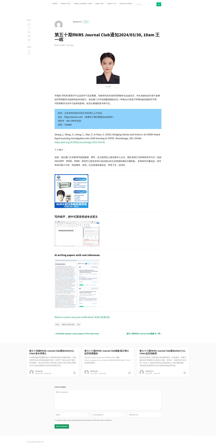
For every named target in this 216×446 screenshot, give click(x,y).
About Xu (111, 3)
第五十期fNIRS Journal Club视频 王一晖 (143, 333)
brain (57, 324)
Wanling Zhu (80, 22)
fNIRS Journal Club (83, 3)
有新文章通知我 (102, 317)
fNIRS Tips (65, 3)
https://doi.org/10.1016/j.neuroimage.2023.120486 (80, 142)
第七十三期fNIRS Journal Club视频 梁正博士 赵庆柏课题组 (106, 352)
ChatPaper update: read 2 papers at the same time (77, 333)
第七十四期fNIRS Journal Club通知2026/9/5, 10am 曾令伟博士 (51, 352)
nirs (78, 324)
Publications (126, 3)
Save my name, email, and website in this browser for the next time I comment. (84, 420)
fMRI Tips (99, 3)
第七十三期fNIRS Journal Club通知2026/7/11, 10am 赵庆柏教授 (163, 352)
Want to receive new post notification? (74, 317)
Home (54, 3)
